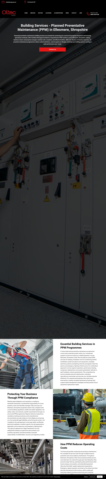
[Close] (104, 477)
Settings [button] (86, 476)
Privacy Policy (57, 476)
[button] (33, 13)
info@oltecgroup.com (11, 2)
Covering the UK (31, 2)
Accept (99, 476)
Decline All (92, 476)
